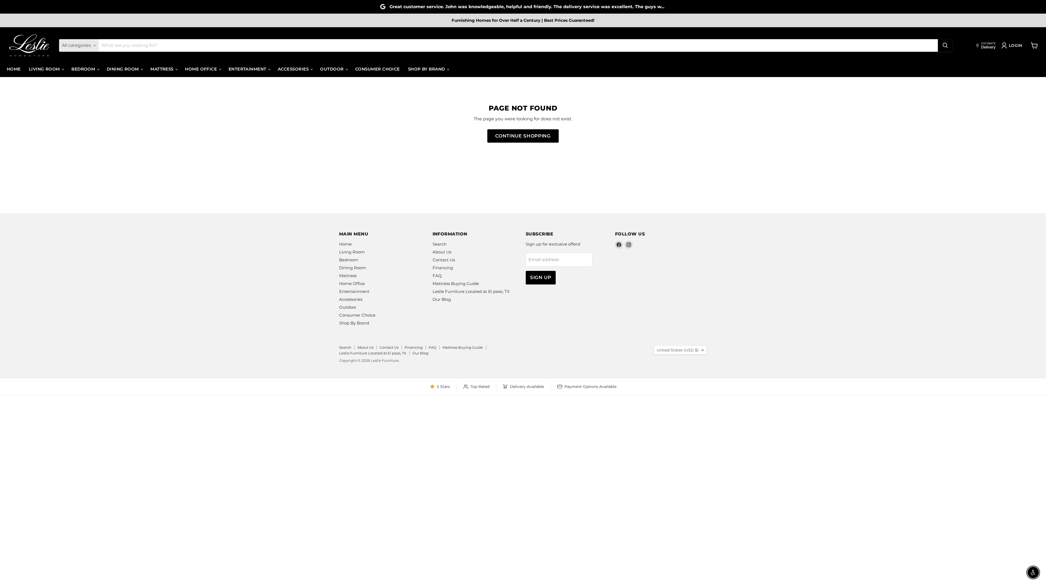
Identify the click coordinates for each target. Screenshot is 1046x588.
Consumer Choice (377, 69)
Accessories (294, 69)
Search (439, 244)
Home (14, 69)
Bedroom (83, 69)
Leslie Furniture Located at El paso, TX (471, 291)
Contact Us (444, 259)
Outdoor (332, 69)
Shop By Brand (427, 69)
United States (678, 350)
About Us (442, 252)
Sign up (540, 277)
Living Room (45, 69)
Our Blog (442, 299)
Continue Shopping (523, 136)
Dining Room (123, 69)
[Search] (945, 45)
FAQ (437, 275)
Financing (443, 267)
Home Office (201, 69)
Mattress (162, 69)
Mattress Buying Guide (456, 283)
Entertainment (248, 69)
